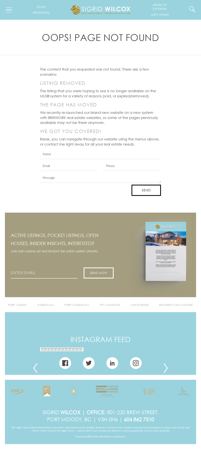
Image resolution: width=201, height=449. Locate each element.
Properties (41, 12)
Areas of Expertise (160, 6)
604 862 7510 (139, 419)
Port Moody (17, 304)
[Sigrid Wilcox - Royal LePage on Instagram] (136, 364)
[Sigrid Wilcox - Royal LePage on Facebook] (65, 364)
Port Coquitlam (77, 304)
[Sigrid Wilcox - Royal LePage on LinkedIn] (112, 364)
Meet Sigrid (160, 14)
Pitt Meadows (110, 304)
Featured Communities (176, 304)
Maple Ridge (139, 304)
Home (41, 6)
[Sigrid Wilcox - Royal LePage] (100, 9)
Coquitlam (45, 304)
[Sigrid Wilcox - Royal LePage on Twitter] (89, 364)
